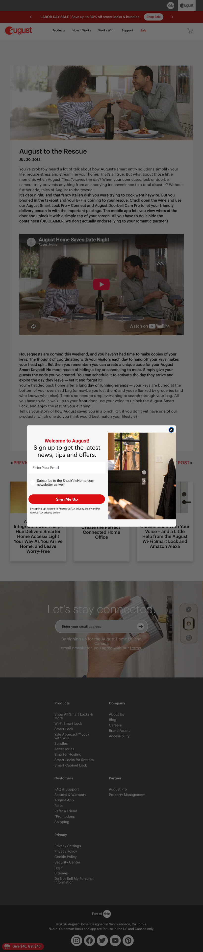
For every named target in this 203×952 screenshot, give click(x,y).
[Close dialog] (171, 429)
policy (84, 508)
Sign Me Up (67, 499)
